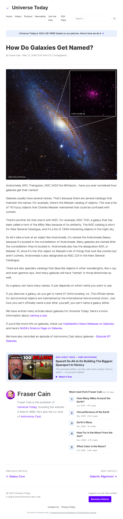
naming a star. (39, 315)
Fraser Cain (14, 55)
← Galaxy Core (15, 476)
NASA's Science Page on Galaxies (41, 328)
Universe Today (30, 7)
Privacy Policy (68, 507)
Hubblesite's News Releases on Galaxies (88, 323)
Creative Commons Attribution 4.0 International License (73, 513)
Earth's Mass (84, 422)
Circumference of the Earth (93, 412)
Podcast (28, 16)
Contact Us (53, 507)
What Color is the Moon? (91, 446)
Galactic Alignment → (103, 476)
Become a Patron (100, 499)
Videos (18, 16)
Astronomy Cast (31, 416)
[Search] (114, 18)
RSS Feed (63, 18)
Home (9, 16)
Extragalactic (60, 55)
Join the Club (52, 18)
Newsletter (40, 16)
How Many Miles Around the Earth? (93, 400)
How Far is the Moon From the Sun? (94, 434)
